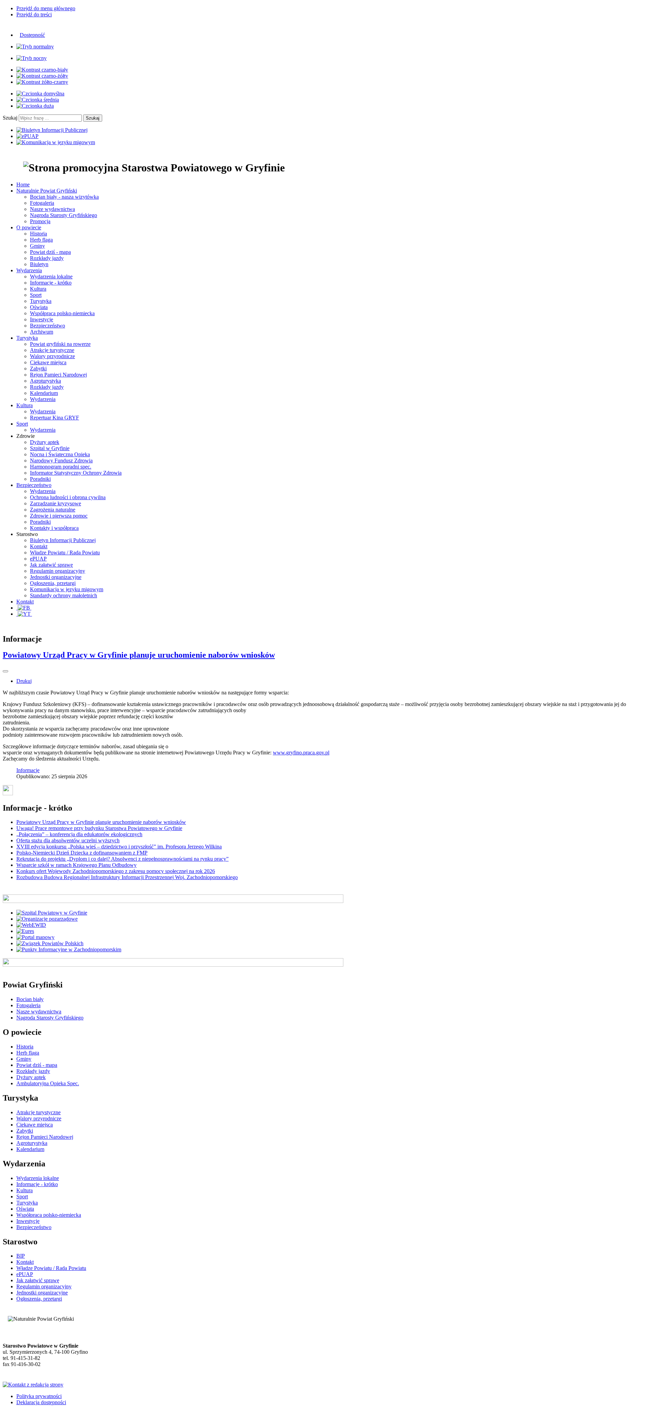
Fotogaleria (42, 203)
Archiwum (41, 332)
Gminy (37, 246)
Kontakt (38, 546)
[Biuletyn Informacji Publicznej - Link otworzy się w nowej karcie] (52, 130)
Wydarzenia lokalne (51, 276)
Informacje (28, 770)
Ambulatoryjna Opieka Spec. (47, 1083)
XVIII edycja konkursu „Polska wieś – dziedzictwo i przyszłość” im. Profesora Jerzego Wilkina (119, 846)
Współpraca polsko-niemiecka (62, 313)
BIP (20, 1256)
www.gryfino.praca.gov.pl (301, 752)
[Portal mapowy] (35, 937)
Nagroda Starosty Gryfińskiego (63, 215)
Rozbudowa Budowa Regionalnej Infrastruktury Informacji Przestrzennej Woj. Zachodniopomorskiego (127, 877)
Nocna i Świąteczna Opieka (60, 454)
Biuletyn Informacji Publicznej (63, 540)
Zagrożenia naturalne (52, 509)
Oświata (39, 307)
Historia (38, 233)
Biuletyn (39, 264)
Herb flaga (41, 240)
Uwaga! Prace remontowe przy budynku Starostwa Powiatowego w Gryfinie (99, 828)
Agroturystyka (45, 381)
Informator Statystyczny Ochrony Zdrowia (76, 473)
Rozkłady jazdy (47, 258)
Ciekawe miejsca (48, 362)
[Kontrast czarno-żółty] (42, 76)
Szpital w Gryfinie (49, 448)
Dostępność (32, 35)
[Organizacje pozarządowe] (47, 919)
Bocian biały (30, 999)
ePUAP (38, 559)
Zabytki (38, 368)
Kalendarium (44, 393)
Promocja (40, 221)
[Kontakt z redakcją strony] (33, 1384)
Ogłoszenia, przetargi (53, 583)
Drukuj (24, 681)
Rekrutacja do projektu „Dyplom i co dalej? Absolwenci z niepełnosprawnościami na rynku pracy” (122, 859)
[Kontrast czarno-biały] (42, 70)
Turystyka (40, 301)
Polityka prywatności (39, 1396)
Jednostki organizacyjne (55, 577)
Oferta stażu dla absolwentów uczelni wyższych (68, 840)
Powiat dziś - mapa (50, 252)
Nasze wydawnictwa (52, 209)
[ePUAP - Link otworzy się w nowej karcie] (27, 136)
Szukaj (10, 118)
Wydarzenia (43, 399)
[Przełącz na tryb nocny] (31, 58)
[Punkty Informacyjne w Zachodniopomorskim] (68, 949)
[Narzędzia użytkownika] (5, 671)
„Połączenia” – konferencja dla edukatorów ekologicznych (79, 834)
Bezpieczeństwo (47, 325)
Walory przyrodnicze (52, 356)
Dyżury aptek (44, 442)
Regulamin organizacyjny (57, 571)
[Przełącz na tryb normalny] (35, 46)
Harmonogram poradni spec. (60, 467)
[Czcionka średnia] (37, 100)
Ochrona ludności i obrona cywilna (68, 497)
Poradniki (40, 479)
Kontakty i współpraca (54, 528)
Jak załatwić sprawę (51, 565)
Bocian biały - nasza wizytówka (64, 197)
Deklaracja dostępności (41, 1402)
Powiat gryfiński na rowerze (60, 344)
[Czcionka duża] (35, 106)
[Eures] (25, 931)
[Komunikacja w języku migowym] (55, 142)
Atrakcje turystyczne (52, 350)
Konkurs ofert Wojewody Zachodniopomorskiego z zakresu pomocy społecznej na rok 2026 (115, 871)
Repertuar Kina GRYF (54, 417)
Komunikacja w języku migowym (66, 589)
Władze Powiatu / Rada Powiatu (65, 552)
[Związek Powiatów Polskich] (49, 943)
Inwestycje (41, 319)
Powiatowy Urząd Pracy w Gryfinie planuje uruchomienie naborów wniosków (139, 654)
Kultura (38, 289)
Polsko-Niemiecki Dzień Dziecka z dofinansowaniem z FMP (81, 853)
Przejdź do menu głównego (45, 8)
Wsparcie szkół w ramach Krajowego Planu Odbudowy (76, 865)
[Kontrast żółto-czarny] (42, 82)
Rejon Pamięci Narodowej (58, 375)
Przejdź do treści (34, 14)
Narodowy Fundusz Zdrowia (61, 460)
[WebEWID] (31, 925)
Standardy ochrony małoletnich (63, 595)
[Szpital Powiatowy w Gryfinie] (51, 913)
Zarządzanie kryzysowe (55, 503)
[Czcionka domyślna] (40, 93)
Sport (36, 295)
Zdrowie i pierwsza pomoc (59, 516)
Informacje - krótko (51, 283)
